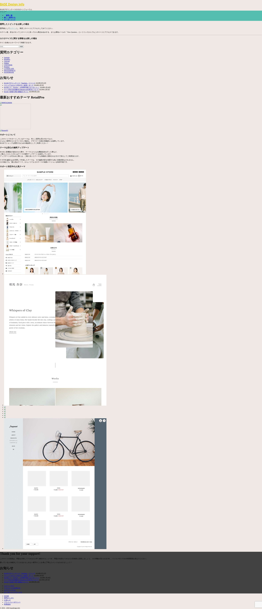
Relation (7, 67)
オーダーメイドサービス (13, 592)
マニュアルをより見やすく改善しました (19, 85)
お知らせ (7, 600)
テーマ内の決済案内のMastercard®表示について (21, 89)
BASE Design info (12, 4)
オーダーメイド (10, 20)
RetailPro (7, 59)
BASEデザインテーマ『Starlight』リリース (19, 83)
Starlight (7, 57)
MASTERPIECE (9, 70)
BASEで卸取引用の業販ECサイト (16, 92)
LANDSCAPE (9, 69)
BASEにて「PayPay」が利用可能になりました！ (22, 87)
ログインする (9, 586)
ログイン (13, 28)
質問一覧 (9, 15)
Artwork (7, 61)
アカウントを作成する (12, 588)
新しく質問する (10, 17)
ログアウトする (10, 590)
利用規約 (7, 604)
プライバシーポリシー (12, 602)
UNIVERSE (8, 65)
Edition (6, 63)
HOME (6, 596)
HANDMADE (9, 72)
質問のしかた (9, 598)
